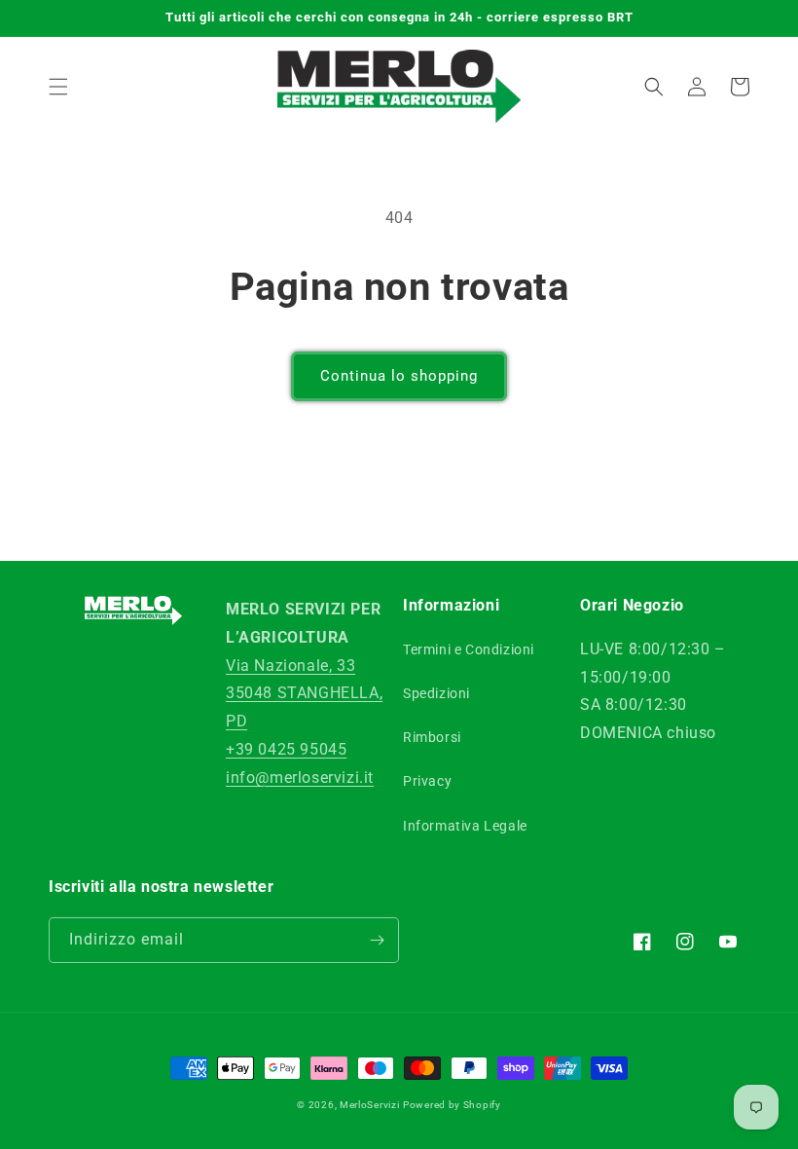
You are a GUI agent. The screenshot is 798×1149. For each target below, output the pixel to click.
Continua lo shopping (399, 376)
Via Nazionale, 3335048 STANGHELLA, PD (304, 693)
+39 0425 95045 (286, 749)
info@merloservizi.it (300, 777)
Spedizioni (436, 693)
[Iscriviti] (376, 940)
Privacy (427, 781)
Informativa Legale (465, 826)
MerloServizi (369, 1104)
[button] (58, 86)
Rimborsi (432, 737)
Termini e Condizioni (468, 649)
